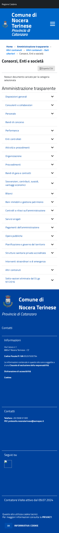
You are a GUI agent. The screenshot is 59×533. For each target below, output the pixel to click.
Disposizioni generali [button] (16, 96)
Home (9, 46)
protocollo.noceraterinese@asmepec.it (26, 421)
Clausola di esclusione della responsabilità (29, 365)
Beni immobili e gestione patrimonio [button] (24, 202)
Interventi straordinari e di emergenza (25, 261)
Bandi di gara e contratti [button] (18, 173)
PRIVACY (47, 517)
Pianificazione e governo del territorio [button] (25, 244)
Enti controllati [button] (13, 139)
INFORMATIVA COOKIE (26, 525)
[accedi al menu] (52, 23)
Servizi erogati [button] (13, 219)
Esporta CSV (47, 68)
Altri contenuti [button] (13, 270)
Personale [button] (10, 113)
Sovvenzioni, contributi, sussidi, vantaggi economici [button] (22, 183)
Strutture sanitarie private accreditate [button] (25, 253)
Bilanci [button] (9, 193)
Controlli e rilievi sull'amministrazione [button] (25, 210)
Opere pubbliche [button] (13, 236)
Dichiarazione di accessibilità (17, 371)
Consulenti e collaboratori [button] (18, 105)
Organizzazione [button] (13, 156)
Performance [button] (12, 130)
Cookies (7, 377)
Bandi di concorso (14, 122)
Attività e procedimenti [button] (17, 147)
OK (8, 525)
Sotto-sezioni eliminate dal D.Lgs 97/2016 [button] (22, 280)
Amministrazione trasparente (33, 46)
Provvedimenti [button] (13, 164)
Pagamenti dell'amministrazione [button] (22, 227)
